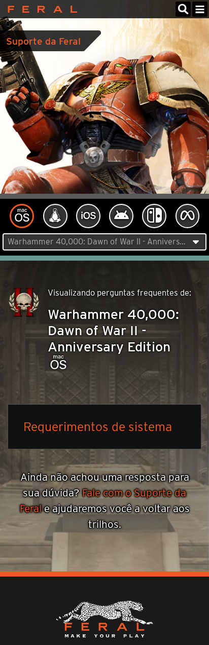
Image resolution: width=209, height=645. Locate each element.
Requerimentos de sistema (97, 426)
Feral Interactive (40, 9)
